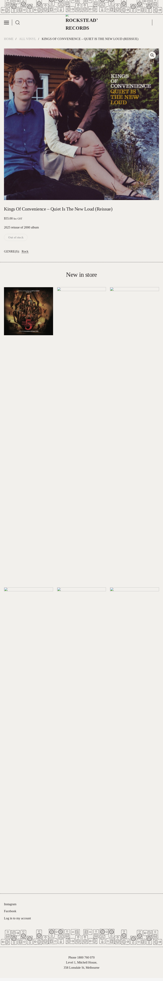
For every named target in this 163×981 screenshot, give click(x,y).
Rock (25, 251)
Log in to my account (17, 918)
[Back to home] (82, 22)
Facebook (10, 911)
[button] (8, 22)
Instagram (10, 904)
